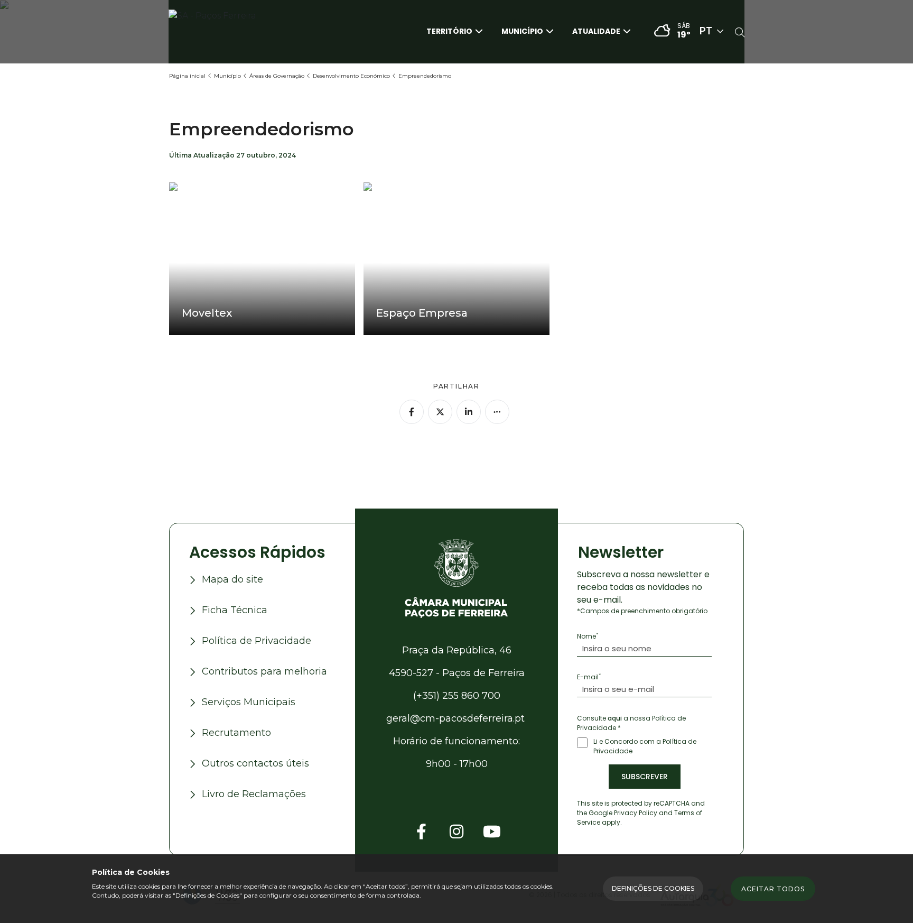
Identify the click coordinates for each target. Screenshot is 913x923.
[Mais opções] (497, 412)
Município (522, 30)
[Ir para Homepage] (221, 31)
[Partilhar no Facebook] (411, 412)
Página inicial (187, 75)
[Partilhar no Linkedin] (468, 412)
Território (449, 30)
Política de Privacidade (256, 641)
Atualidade (596, 30)
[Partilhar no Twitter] (440, 412)
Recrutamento (236, 733)
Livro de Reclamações (254, 794)
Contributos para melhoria (264, 671)
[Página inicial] (456, 578)
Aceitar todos (773, 889)
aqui (615, 718)
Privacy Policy (635, 812)
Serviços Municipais (248, 702)
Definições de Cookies (653, 888)
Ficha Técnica (234, 610)
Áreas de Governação (276, 75)
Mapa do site (232, 579)
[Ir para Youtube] (492, 832)
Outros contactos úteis (255, 763)
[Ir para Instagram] (456, 832)
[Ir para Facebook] (421, 832)
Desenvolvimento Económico (351, 75)
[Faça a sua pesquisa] (739, 33)
